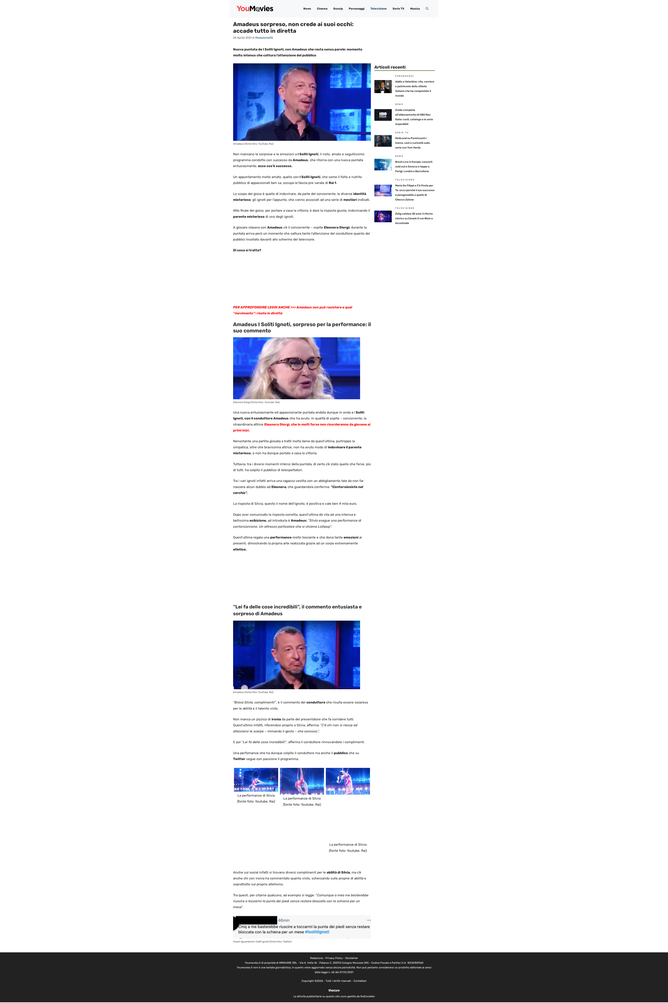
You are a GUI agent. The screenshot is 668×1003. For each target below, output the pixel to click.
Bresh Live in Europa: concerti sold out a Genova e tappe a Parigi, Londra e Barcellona (413, 166)
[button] (427, 8)
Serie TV (398, 8)
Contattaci (360, 980)
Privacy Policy (334, 958)
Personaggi (357, 8)
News (307, 8)
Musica (415, 8)
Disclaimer (351, 958)
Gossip (338, 8)
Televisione (379, 8)
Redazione (316, 958)
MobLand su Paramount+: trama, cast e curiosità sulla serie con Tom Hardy (412, 143)
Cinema (322, 8)
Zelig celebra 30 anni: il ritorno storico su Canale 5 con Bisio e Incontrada (414, 218)
